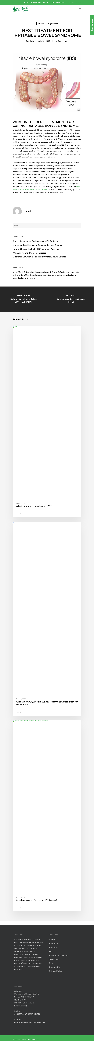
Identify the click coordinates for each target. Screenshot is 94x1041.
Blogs (51, 963)
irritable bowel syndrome (47, 23)
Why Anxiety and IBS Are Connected (29, 253)
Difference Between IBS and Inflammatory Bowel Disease (39, 257)
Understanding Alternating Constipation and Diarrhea (37, 245)
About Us (53, 948)
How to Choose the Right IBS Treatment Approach (36, 249)
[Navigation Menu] (80, 9)
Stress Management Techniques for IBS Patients (35, 241)
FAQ (51, 951)
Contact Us (54, 967)
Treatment (54, 959)
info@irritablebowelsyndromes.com (36, 2)
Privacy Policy (55, 971)
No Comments (61, 41)
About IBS (53, 944)
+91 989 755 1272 (75, 2)
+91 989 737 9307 (58, 2)
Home (52, 940)
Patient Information (58, 955)
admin (31, 41)
